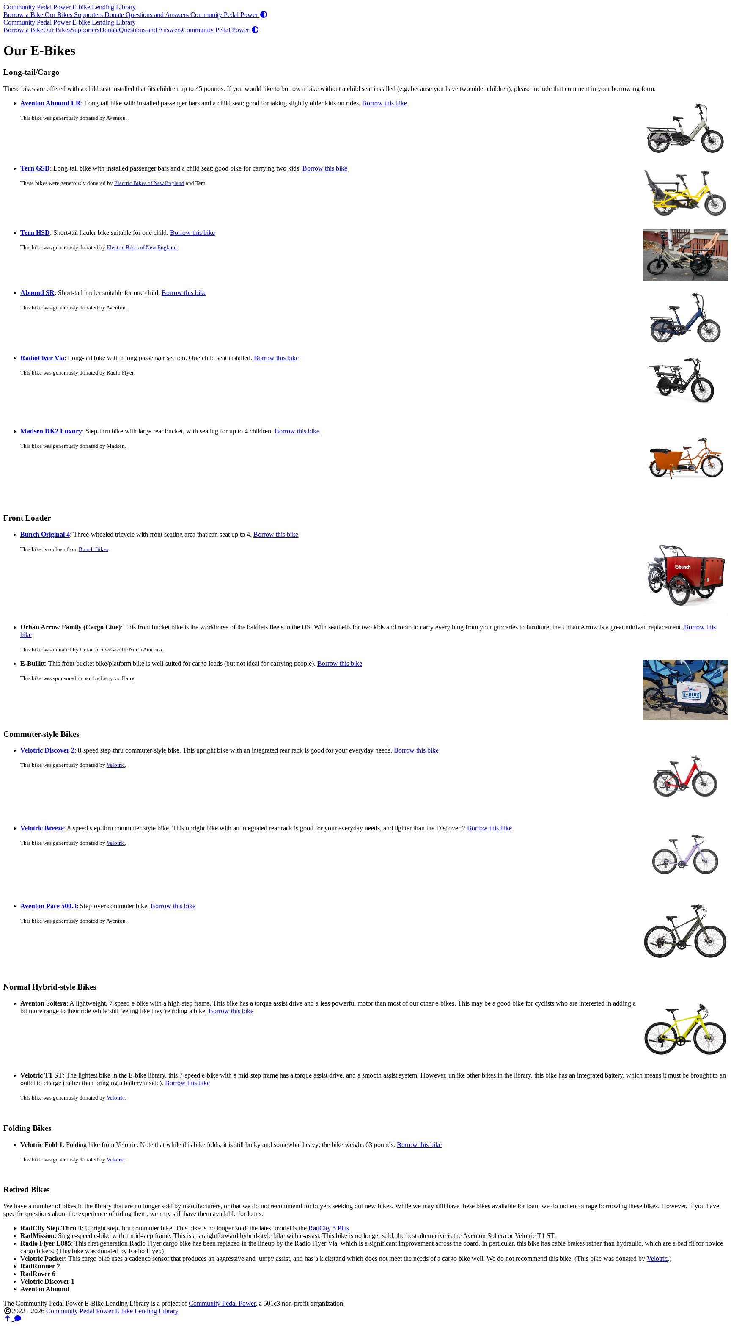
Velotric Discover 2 (47, 750)
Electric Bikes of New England (149, 183)
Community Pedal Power (224, 14)
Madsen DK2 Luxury (51, 431)
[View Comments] (18, 1318)
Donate (115, 14)
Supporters (89, 14)
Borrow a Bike (24, 14)
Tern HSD (35, 232)
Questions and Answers (158, 14)
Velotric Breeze (42, 828)
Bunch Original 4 (45, 534)
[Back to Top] (8, 1318)
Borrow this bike (384, 103)
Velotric (116, 765)
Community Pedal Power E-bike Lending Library (69, 7)
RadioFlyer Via (42, 357)
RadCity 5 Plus (328, 1228)
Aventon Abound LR (50, 103)
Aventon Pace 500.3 (48, 906)
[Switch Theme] (263, 14)
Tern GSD (35, 168)
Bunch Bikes (93, 549)
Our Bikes (59, 14)
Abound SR (37, 292)
